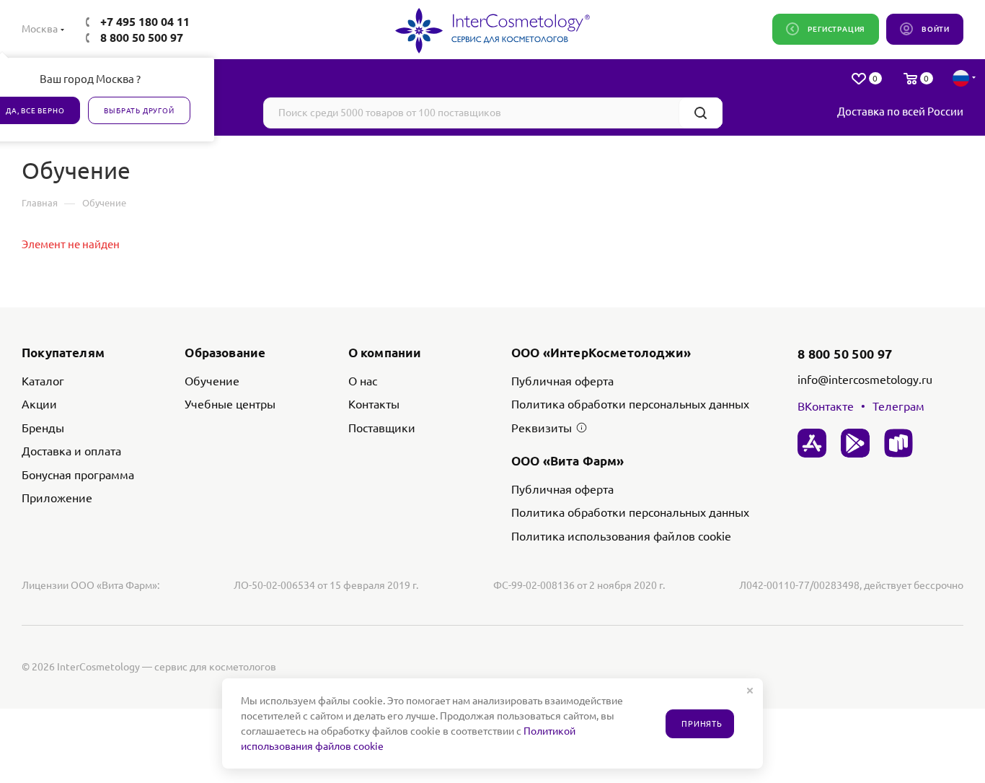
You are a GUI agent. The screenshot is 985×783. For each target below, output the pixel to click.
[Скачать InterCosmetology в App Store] (812, 443)
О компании (385, 352)
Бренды (43, 427)
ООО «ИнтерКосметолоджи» (601, 352)
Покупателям (63, 352)
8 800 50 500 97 (141, 37)
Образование (225, 352)
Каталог (43, 381)
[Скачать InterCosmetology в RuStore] (898, 443)
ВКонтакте (826, 406)
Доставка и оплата (71, 451)
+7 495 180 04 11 (145, 21)
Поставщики (381, 427)
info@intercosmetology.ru (865, 379)
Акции (39, 404)
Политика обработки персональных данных (630, 404)
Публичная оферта (562, 381)
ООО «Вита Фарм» (567, 461)
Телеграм (898, 406)
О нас (362, 381)
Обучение (212, 381)
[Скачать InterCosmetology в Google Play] (855, 443)
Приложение (57, 497)
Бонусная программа (78, 474)
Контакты (373, 404)
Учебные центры (230, 404)
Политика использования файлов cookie (621, 536)
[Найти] (701, 112)
